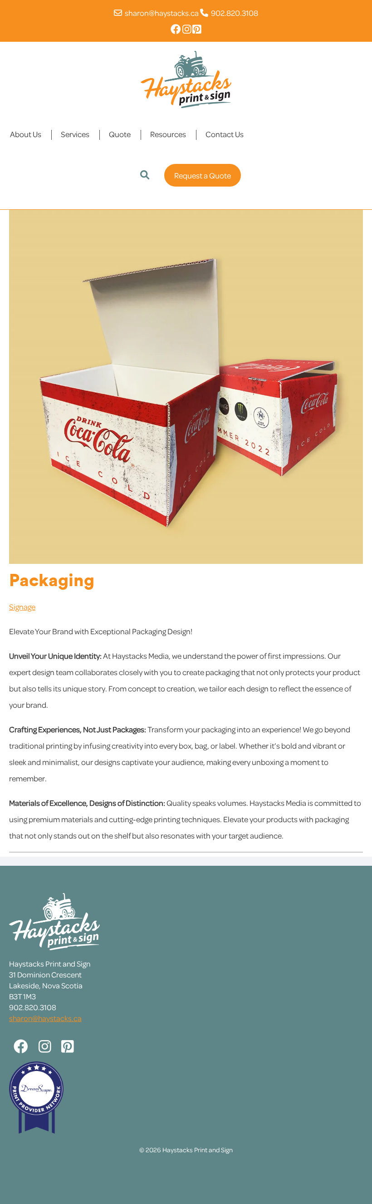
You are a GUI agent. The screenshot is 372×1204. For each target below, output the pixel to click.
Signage (22, 607)
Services (75, 134)
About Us (25, 134)
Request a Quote (202, 175)
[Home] (186, 78)
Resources (168, 134)
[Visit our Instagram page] (186, 29)
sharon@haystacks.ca (160, 13)
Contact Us (225, 134)
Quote (120, 134)
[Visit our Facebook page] (176, 29)
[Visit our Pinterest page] (196, 29)
